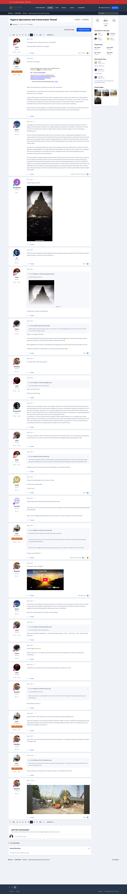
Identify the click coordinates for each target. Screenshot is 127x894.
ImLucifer (79, 557)
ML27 (111, 38)
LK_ (17, 258)
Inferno (84, 53)
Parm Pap (17, 506)
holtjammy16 (72, 557)
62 (22, 34)
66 (34, 34)
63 (25, 34)
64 (28, 34)
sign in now (44, 832)
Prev (14, 34)
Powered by (112, 891)
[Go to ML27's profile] (108, 39)
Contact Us (11, 891)
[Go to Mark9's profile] (16, 479)
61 (19, 34)
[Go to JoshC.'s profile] (16, 61)
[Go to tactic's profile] (16, 380)
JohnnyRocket (17, 187)
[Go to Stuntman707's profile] (16, 405)
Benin (17, 47)
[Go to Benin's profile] (16, 41)
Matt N (17, 130)
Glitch (17, 440)
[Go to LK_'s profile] (16, 252)
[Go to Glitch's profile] (16, 435)
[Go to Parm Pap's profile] (16, 500)
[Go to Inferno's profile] (16, 323)
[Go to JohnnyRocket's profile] (16, 182)
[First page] (10, 35)
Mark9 (17, 485)
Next (40, 34)
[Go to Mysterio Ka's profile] (11, 24)
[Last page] (44, 35)
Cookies (17, 891)
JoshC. (79, 53)
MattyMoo (17, 366)
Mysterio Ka (15, 24)
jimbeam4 (73, 174)
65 (31, 34)
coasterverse (78, 174)
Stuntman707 (17, 411)
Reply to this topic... (22, 836)
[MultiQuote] (27, 53)
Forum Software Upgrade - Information (21, 2)
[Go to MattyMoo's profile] (16, 361)
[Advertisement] (63, 873)
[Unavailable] (39, 187)
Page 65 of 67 (50, 34)
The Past (30, 24)
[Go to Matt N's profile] (16, 124)
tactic (17, 386)
